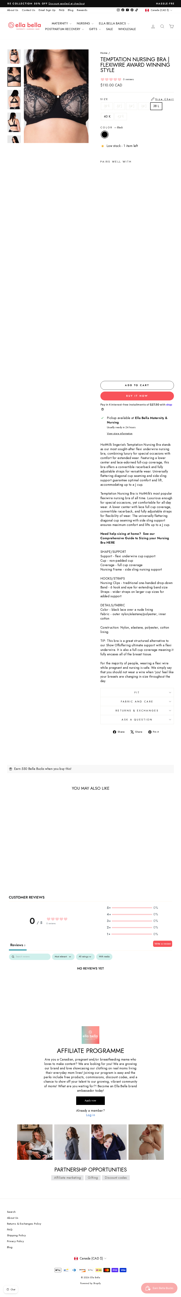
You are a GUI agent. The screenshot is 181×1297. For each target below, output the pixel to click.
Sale (109, 29)
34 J (132, 106)
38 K (107, 106)
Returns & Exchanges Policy (24, 1224)
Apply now (90, 1100)
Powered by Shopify (90, 1283)
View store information (120, 433)
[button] (132, 908)
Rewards (82, 10)
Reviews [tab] (17, 945)
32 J (119, 106)
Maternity (60, 23)
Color (111, 127)
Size (137, 99)
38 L (156, 106)
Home (104, 53)
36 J (144, 106)
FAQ (61, 10)
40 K (107, 116)
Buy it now (137, 396)
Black (104, 134)
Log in (90, 1115)
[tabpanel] (90, 980)
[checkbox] (104, 957)
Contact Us (28, 10)
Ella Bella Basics (113, 23)
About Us (12, 10)
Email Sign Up (47, 10)
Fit (137, 692)
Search (11, 1212)
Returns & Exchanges (137, 710)
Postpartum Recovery (63, 29)
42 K (120, 116)
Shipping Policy (16, 1235)
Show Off (112, 645)
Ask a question (137, 719)
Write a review (162, 944)
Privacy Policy (15, 1241)
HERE (110, 542)
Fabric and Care (137, 701)
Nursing (84, 23)
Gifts (93, 29)
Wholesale (127, 29)
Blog (70, 10)
